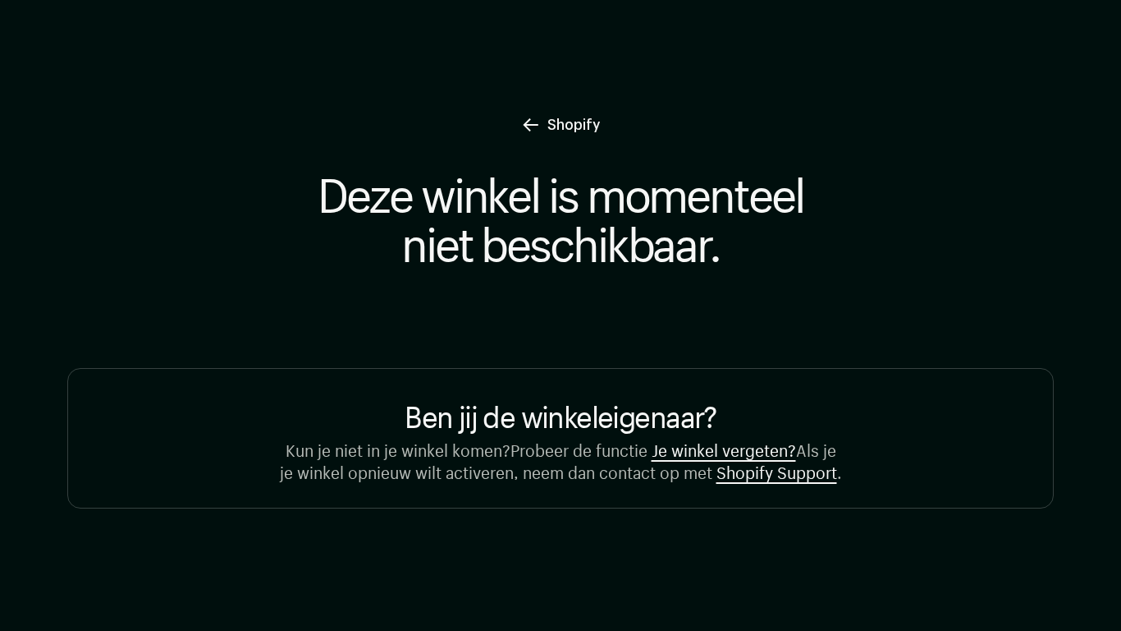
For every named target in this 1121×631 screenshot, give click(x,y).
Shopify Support (776, 470)
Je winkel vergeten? (724, 448)
